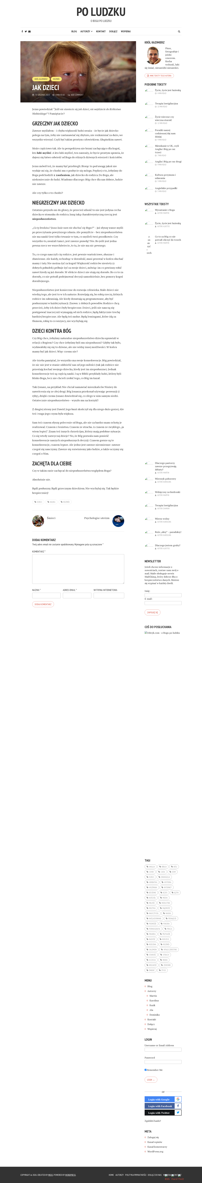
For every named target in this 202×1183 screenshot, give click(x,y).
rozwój (66, 502)
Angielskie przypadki (166, 188)
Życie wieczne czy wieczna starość (164, 118)
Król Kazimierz (41, 79)
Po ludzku (101, 11)
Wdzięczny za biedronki (167, 492)
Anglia (152, 866)
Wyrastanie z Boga (165, 210)
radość (152, 939)
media (165, 897)
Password (150, 1057)
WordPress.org (155, 1151)
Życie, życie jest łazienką (168, 90)
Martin (166, 213)
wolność (153, 965)
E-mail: (148, 598)
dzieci (39, 502)
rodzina (152, 944)
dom (174, 872)
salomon (153, 949)
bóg (175, 866)
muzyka (152, 908)
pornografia (154, 929)
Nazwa (36, 590)
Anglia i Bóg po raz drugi (168, 161)
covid (151, 872)
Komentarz (38, 551)
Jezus (165, 892)
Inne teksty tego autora (160, 75)
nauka (52, 502)
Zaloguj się (153, 1137)
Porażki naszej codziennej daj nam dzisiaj (165, 133)
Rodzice (165, 939)
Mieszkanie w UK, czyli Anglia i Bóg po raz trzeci (167, 149)
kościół (152, 897)
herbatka (153, 882)
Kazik (152, 1005)
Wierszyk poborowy (165, 478)
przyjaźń (166, 934)
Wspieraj (126, 31)
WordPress (70, 1174)
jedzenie (152, 892)
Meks (50, 1174)
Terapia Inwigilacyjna (166, 103)
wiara (165, 960)
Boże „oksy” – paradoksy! (168, 532)
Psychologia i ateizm (96, 518)
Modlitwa (166, 903)
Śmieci (51, 518)
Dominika (155, 1014)
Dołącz (113, 31)
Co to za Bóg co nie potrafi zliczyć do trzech (168, 238)
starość (152, 954)
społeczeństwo (170, 949)
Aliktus (166, 226)
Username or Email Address (159, 1045)
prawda (152, 934)
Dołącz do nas (155, 1174)
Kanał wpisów (154, 1142)
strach (166, 954)
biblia (164, 866)
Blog (74, 31)
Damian (166, 508)
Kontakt (101, 31)
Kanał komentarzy (157, 1146)
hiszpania (153, 887)
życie (163, 970)
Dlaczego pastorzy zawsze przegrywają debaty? (165, 466)
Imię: (147, 591)
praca (169, 929)
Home (111, 1174)
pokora (166, 923)
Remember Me (155, 1070)
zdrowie (167, 965)
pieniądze (172, 918)
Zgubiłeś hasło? (153, 1120)
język (176, 892)
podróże (152, 923)
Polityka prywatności (135, 1174)
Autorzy (85, 31)
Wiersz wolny (162, 518)
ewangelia (165, 877)
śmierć (152, 970)
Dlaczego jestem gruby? (167, 545)
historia (167, 882)
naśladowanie (155, 918)
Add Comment (77, 94)
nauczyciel (154, 913)
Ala (151, 1010)
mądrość (166, 908)
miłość (152, 903)
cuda (163, 872)
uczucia (152, 960)
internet (168, 887)
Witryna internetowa (105, 590)
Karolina (167, 481)
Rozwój (56, 79)
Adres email (70, 590)
